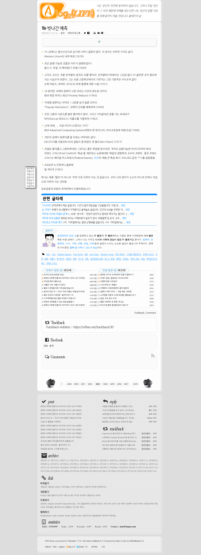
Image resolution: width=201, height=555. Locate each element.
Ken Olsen (94, 254)
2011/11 (153, 467)
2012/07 (83, 467)
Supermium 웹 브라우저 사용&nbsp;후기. (129, 433)
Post (55, 547)
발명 (46, 259)
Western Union (107, 254)
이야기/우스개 (74, 33)
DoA (118, 541)
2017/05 (74, 464)
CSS (103, 547)
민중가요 (54, 495)
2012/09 (64, 467)
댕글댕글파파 (96, 516)
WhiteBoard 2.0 (137, 541)
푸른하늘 (112, 516)
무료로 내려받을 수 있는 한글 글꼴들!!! (59, 302)
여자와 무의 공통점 (51, 218)
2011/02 (121, 471)
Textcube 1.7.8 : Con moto (79, 541)
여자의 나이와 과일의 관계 (54, 213)
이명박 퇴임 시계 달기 (108, 281)
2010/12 (141, 471)
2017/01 (113, 464)
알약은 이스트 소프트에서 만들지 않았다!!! (117, 275)
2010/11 (151, 471)
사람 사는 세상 (68, 495)
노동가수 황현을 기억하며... (51, 422)
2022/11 (64, 460)
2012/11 (45, 467)
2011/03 (112, 471)
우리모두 (83, 495)
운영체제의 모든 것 (66, 235)
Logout (61, 547)
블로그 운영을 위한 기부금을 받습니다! (59, 288)
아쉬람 (146, 504)
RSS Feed (146, 355)
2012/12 (153, 464)
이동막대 (30, 186)
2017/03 (94, 464)
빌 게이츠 (60, 259)
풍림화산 (68, 507)
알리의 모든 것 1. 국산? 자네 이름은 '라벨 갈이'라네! (64, 292)
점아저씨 (105, 516)
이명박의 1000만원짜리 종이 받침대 (114, 288)
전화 (86, 259)
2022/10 (74, 460)
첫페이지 (30, 171)
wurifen (73, 516)
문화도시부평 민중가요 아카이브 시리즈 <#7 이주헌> (64, 278)
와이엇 (151, 504)
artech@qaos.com (128, 526)
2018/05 (45, 464)
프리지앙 (76, 507)
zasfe (79, 516)
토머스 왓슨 (135, 259)
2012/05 (104, 467)
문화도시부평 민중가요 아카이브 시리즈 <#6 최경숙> (64, 305)
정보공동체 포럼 (96, 259)
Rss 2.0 (72, 547)
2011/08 (65, 471)
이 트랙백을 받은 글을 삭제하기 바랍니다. (60, 298)
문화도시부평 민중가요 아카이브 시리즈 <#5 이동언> (61, 414)
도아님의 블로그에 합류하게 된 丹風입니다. (57, 441)
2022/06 (104, 460)
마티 (109, 504)
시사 (68, 243)
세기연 (76, 495)
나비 (78, 504)
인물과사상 (91, 495)
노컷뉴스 (58, 487)
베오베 (67, 270)
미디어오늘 (66, 487)
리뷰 (92, 243)
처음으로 (30, 174)
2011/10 (45, 471)
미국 (96, 158)
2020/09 (123, 460)
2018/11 (143, 460)
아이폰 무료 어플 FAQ (52, 281)
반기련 (60, 495)
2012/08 (74, 467)
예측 (74, 259)
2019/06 (133, 460)
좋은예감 (30, 168)
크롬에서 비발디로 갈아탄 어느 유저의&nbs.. (129, 448)
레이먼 (93, 504)
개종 (48, 495)
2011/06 (84, 471)
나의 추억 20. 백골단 (108, 285)
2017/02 (104, 464)
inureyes (51, 504)
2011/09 (55, 471)
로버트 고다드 (148, 254)
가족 (74, 243)
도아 (63, 33)
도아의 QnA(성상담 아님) (54, 275)
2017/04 (84, 464)
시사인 (72, 487)
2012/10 (54, 467)
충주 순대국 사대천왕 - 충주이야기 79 (58, 295)
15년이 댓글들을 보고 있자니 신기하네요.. (129, 410)
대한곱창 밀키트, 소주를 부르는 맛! (54, 449)
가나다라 (46, 205)
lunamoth (58, 504)
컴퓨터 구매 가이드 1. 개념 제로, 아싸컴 (115, 292)
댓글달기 (30, 183)
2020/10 (113, 460)
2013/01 (143, 464)
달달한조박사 (85, 504)
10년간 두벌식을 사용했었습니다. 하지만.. (129, 417)
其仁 (74, 504)
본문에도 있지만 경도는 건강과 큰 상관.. (129, 421)
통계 (51, 346)
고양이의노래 (86, 516)
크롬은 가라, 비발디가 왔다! (55, 285)
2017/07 (54, 464)
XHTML (94, 547)
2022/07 (94, 460)
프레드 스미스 (51, 263)
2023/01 (45, 460)
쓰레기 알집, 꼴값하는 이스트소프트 (114, 278)
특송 (143, 259)
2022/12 (54, 460)
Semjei (67, 516)
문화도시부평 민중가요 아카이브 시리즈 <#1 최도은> (61, 437)
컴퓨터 (146, 239)
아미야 (140, 504)
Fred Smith (78, 254)
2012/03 (113, 467)
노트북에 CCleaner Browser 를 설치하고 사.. (129, 437)
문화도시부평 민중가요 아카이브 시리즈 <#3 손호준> (61, 430)
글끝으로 (30, 177)
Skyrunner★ (67, 504)
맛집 (86, 243)
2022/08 (84, 460)
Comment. (151, 313)
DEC (48, 254)
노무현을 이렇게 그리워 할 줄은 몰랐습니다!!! (118, 295)
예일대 (68, 259)
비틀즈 (52, 259)
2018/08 (153, 460)
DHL (54, 254)
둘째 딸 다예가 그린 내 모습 (83, 247)
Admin (48, 547)
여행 (80, 243)
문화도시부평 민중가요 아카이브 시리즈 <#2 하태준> (61, 433)
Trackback (139, 313)
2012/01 (133, 467)
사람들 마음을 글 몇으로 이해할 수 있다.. (129, 406)
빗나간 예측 (57, 28)
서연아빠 (128, 504)
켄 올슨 (126, 259)
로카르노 (100, 504)
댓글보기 (30, 180)
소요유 (134, 504)
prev (51, 383)
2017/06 (64, 464)
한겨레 (94, 487)
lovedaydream (46, 516)
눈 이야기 (46, 209)
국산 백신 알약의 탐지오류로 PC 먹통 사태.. (129, 445)
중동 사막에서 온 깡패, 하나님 (112, 302)
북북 (122, 504)
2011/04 (102, 471)
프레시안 (87, 487)
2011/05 (93, 471)
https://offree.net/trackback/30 (93, 327)
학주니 (82, 507)
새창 (123, 205)
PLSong (43, 495)
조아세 (97, 495)
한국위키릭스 (101, 487)
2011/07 (74, 471)
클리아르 (57, 507)
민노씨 (114, 504)
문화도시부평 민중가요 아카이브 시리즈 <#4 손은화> (61, 426)
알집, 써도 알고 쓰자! (108, 298)
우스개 (80, 259)
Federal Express (64, 254)
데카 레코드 (120, 254)
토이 (63, 507)
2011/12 (143, 467)
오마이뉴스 (80, 487)
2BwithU (44, 504)
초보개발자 (50, 507)
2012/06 (93, 467)
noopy (54, 516)
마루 (105, 504)
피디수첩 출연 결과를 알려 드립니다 (114, 305)
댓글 (46, 346)
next (148, 383)
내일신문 (51, 487)
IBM (86, 254)
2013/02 (133, 464)
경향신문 (44, 487)
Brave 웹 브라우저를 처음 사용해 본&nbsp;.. (129, 441)
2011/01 (131, 471)
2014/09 (123, 464)
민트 (118, 504)
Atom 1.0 (83, 547)
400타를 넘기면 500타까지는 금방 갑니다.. (129, 414)
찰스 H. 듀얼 (109, 259)
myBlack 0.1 (97, 541)
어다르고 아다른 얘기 (52, 222)
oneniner (61, 516)
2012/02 (123, 467)
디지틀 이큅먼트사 (134, 254)
